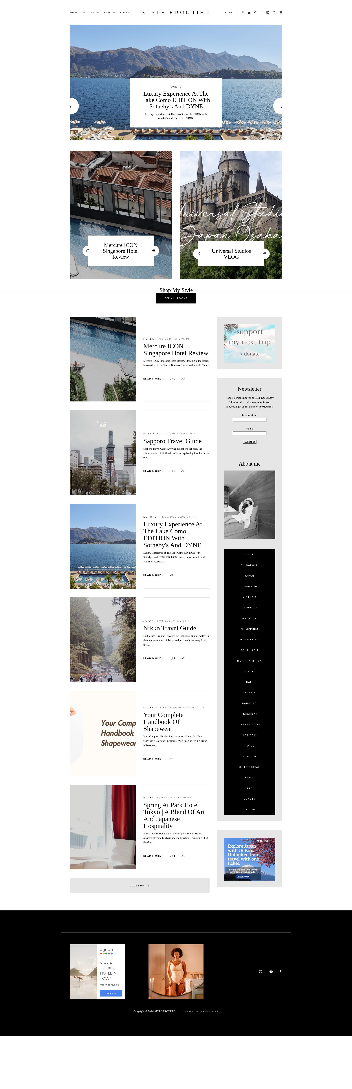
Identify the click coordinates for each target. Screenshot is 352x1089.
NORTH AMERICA (249, 660)
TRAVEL (94, 12)
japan (148, 620)
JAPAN (249, 575)
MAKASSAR (250, 713)
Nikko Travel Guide (169, 628)
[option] (176, 82)
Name (249, 428)
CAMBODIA (250, 607)
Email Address (250, 415)
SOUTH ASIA (250, 650)
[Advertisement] (110, 1062)
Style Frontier (176, 12)
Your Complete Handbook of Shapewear (163, 721)
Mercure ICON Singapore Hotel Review (121, 251)
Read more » (153, 378)
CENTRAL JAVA (249, 724)
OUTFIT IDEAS (249, 767)
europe (176, 87)
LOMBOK (249, 735)
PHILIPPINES (250, 628)
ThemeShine (210, 1011)
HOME (228, 12)
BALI (249, 682)
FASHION (110, 12)
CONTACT (126, 12)
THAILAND (249, 586)
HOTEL (249, 745)
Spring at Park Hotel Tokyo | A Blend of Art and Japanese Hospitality (174, 815)
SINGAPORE (77, 12)
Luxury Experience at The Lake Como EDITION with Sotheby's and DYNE (176, 100)
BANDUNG (249, 703)
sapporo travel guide (172, 441)
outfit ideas (154, 707)
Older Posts (140, 885)
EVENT (249, 777)
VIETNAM (249, 597)
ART (249, 788)
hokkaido (152, 433)
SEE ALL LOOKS (176, 298)
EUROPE (250, 671)
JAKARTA (249, 692)
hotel (148, 338)
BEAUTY (250, 798)
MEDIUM (249, 809)
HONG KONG (249, 639)
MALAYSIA (249, 618)
